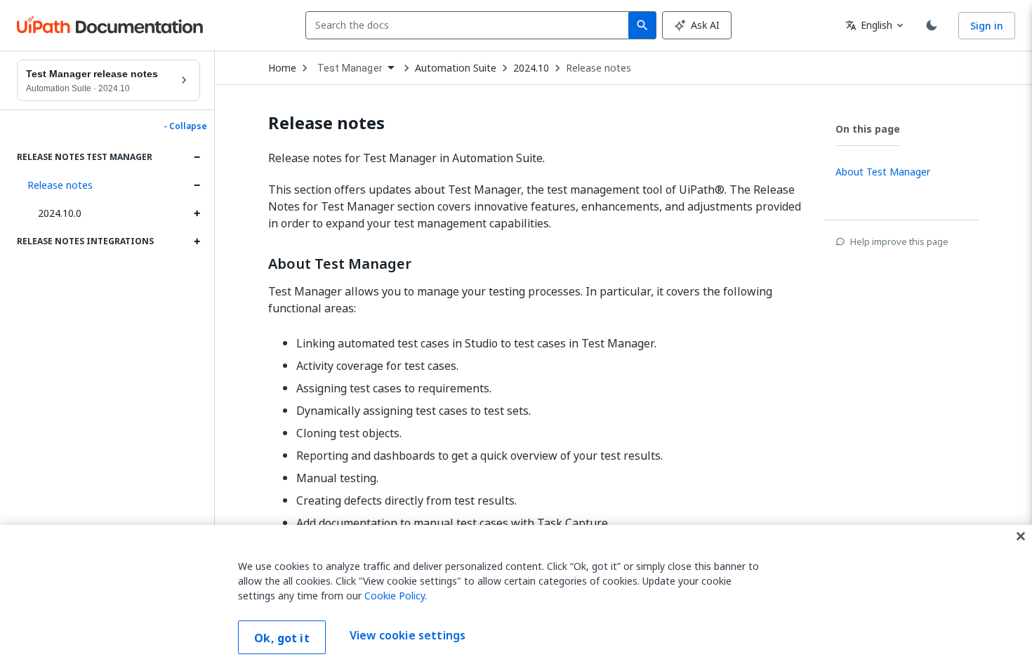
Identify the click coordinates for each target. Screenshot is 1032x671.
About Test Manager (339, 264)
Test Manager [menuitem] (350, 68)
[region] (516, 598)
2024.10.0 (59, 213)
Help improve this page (899, 241)
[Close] (1021, 536)
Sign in (986, 25)
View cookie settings (407, 635)
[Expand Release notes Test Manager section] (196, 157)
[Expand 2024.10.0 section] (196, 213)
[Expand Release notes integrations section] (196, 241)
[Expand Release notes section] (196, 185)
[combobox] (470, 25)
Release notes (60, 185)
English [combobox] (868, 25)
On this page (867, 128)
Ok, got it (282, 638)
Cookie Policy (394, 595)
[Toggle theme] (931, 25)
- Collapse (185, 126)
